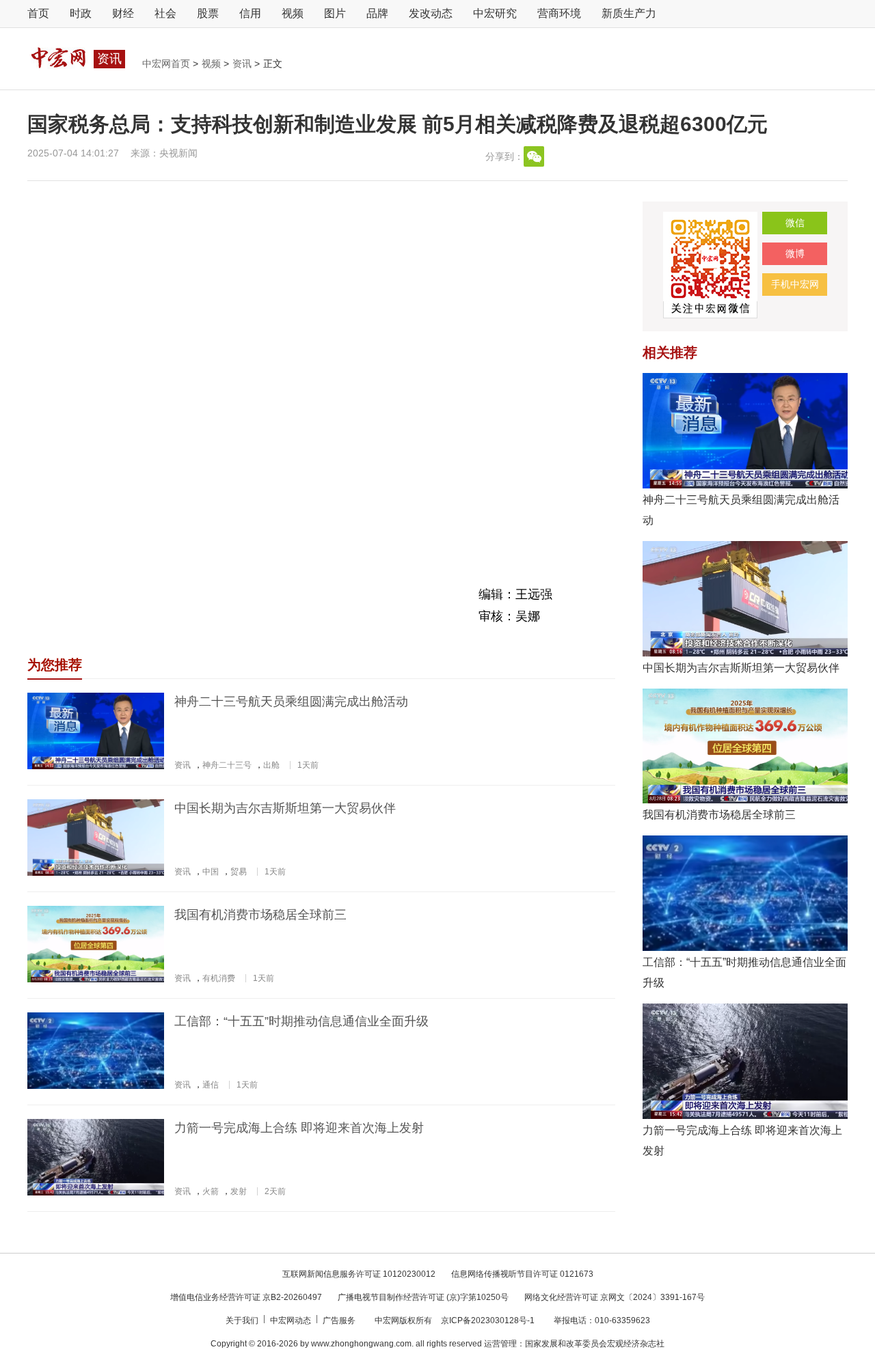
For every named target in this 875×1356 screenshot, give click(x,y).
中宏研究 (495, 13)
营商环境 (559, 13)
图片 (335, 13)
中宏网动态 (291, 1320)
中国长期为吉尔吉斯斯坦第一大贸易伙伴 (285, 808)
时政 (81, 13)
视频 (293, 13)
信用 (250, 13)
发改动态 (431, 13)
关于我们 (243, 1320)
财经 (123, 13)
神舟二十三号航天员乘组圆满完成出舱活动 (291, 701)
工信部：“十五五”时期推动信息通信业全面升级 (301, 1021)
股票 (208, 13)
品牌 (377, 13)
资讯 (243, 63)
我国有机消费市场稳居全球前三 (260, 915)
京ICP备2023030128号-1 (488, 1320)
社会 (165, 13)
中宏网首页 (167, 63)
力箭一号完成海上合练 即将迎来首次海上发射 (299, 1128)
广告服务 (340, 1320)
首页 (38, 13)
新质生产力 (629, 13)
